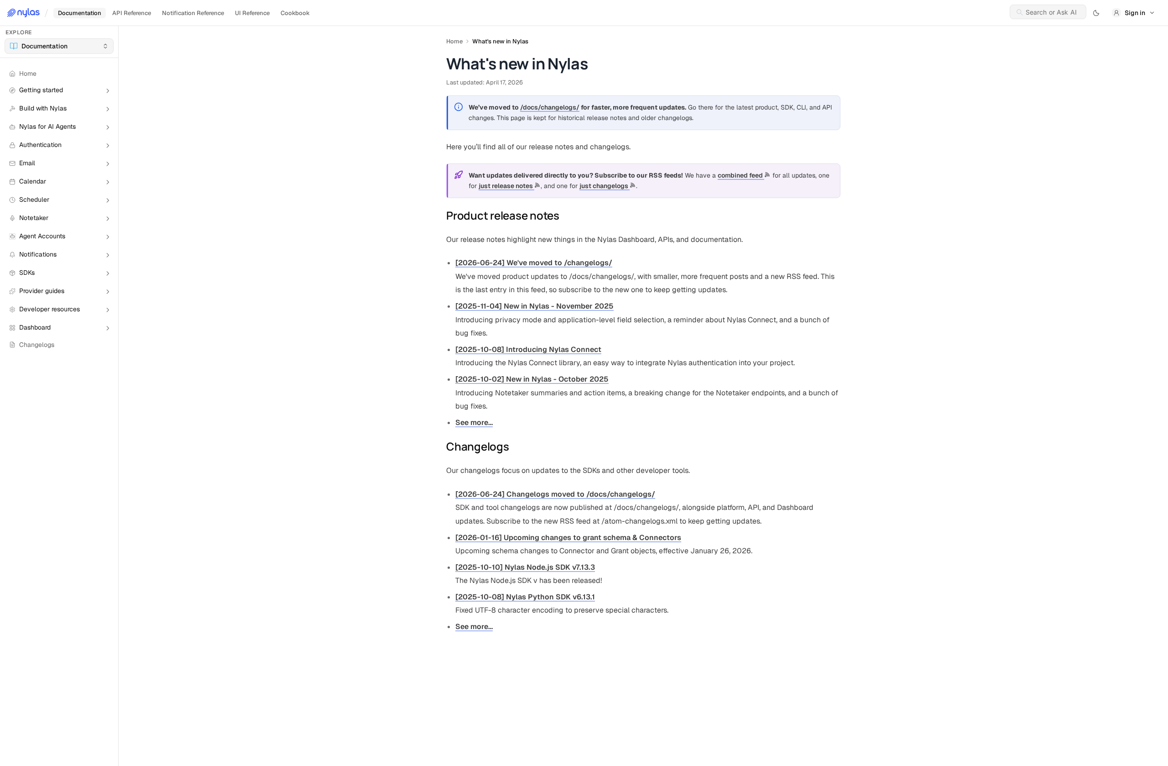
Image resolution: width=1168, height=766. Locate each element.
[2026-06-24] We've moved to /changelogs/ (533, 263)
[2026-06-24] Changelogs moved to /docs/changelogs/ (555, 494)
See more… (474, 422)
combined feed (741, 175)
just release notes (506, 186)
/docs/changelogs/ (549, 107)
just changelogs (604, 186)
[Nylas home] (23, 12)
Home (454, 41)
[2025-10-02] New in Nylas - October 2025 (532, 379)
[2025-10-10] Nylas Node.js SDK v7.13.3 (525, 567)
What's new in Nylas (500, 41)
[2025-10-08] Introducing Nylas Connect (528, 349)
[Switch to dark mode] (1096, 12)
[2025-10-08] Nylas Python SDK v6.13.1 (525, 597)
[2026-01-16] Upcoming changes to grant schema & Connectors (568, 537)
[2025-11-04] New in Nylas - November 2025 (534, 306)
